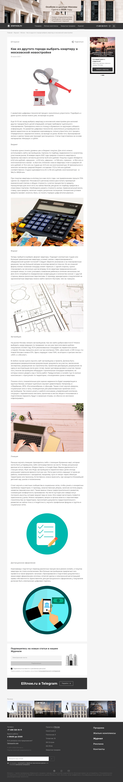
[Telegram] (54, 771)
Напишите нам (12, 743)
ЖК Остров (50, 742)
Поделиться (78, 42)
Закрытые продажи (68, 26)
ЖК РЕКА (49, 746)
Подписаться (36, 663)
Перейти (65, 683)
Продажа (38, 26)
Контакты (99, 749)
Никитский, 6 (51, 731)
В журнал (15, 42)
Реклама (98, 744)
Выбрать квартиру (102, 69)
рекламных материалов (23, 764)
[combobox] (57, 727)
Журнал (81, 26)
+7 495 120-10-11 (14, 730)
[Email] (69, 771)
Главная (9, 33)
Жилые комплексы (51, 26)
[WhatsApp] (61, 771)
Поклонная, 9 (51, 735)
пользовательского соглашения (49, 671)
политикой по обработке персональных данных (32, 763)
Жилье (22, 33)
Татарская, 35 (51, 738)
